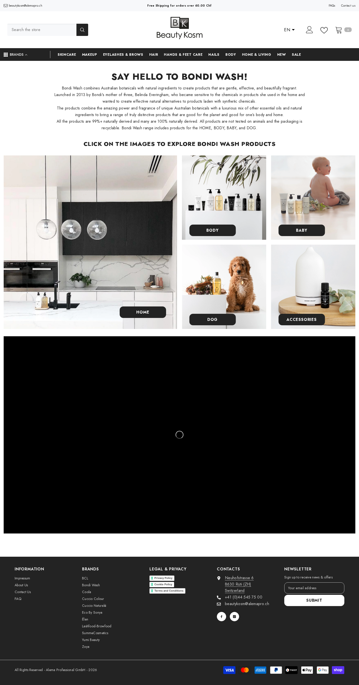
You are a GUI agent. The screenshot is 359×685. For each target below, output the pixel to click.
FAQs (332, 5)
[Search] (47, 30)
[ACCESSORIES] (313, 287)
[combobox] (41, 30)
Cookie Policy (163, 584)
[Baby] (313, 197)
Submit (314, 600)
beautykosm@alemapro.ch (25, 5)
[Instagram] (234, 616)
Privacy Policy (163, 578)
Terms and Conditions (168, 590)
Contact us (348, 5)
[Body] (224, 197)
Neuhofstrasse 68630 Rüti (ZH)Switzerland (239, 584)
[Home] (90, 242)
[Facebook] (221, 616)
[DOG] (224, 287)
